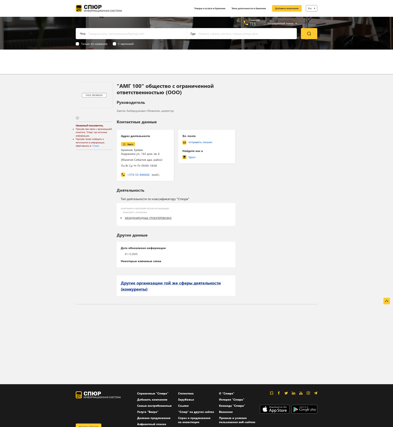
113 (253, 24)
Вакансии (226, 412)
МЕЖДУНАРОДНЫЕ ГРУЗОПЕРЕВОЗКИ (148, 218)
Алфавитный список (151, 424)
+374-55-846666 (143, 175)
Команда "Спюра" (232, 406)
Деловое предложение (154, 418)
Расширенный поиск (280, 23)
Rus (310, 8)
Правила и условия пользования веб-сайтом (237, 420)
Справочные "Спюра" (152, 393)
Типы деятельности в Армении (249, 8)
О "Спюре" (226, 393)
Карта (130, 144)
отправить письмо (200, 142)
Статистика (186, 393)
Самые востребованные (154, 406)
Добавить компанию (287, 8)
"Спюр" (95, 145)
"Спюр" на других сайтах (196, 412)
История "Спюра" (231, 399)
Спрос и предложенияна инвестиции (194, 420)
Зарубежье (186, 399)
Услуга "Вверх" (148, 412)
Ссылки (183, 406)
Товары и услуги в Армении (209, 8)
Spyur (192, 157)
